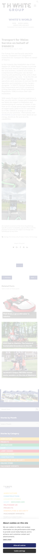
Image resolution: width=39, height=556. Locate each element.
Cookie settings (19, 551)
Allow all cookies (19, 545)
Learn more (7, 539)
